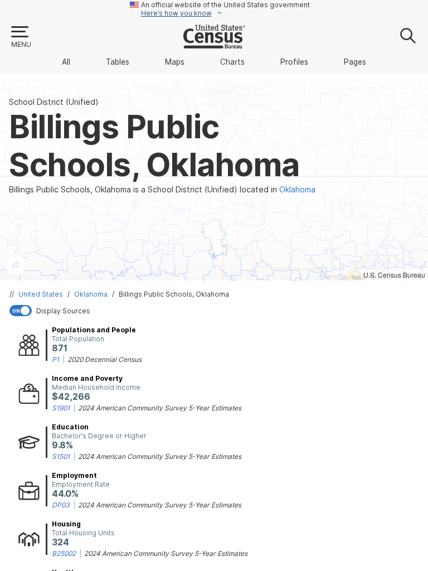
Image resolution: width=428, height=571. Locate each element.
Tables (117, 61)
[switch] (216, 310)
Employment (74, 475)
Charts (232, 61)
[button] (20, 37)
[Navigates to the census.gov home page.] (214, 44)
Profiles (294, 61)
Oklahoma (91, 294)
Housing (66, 524)
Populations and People (94, 330)
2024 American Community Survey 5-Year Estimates (159, 408)
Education (70, 427)
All (66, 61)
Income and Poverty (87, 378)
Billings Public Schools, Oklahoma (174, 294)
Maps (174, 61)
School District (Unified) (54, 102)
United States (40, 294)
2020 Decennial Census (104, 359)
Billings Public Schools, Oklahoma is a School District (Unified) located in (162, 189)
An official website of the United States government (225, 5)
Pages (355, 61)
